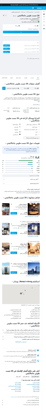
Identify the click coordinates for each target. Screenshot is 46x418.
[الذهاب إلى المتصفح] (44, 22)
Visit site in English (14, 4)
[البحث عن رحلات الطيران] (44, 11)
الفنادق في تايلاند (18, 391)
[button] (1, 4)
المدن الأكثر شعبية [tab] (26, 376)
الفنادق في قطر (18, 382)
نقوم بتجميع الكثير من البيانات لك (32, 402)
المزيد (38, 101)
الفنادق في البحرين (36, 387)
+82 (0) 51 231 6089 (35, 20)
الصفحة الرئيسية (36, 12)
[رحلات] (44, 25)
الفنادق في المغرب (36, 382)
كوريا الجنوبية (31, 12)
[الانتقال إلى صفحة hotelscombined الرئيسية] (37, 8)
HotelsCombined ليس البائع (33, 400)
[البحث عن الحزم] (44, 19)
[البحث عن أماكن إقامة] (44, 14)
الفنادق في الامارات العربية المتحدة (14, 386)
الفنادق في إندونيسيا (35, 386)
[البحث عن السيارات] (44, 17)
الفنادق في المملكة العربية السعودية (33, 384)
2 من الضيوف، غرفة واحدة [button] (33, 29)
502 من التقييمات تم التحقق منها (28, 21)
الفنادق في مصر (18, 387)
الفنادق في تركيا (18, 384)
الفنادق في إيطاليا (36, 391)
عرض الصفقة (13, 213)
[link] (31, 216)
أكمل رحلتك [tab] (18, 376)
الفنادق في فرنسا (36, 389)
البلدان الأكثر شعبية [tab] (35, 376)
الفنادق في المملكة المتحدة (16, 389)
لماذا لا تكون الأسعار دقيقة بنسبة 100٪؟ (31, 404)
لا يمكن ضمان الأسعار (14, 396)
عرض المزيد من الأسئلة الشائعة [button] (21, 341)
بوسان (24, 12)
